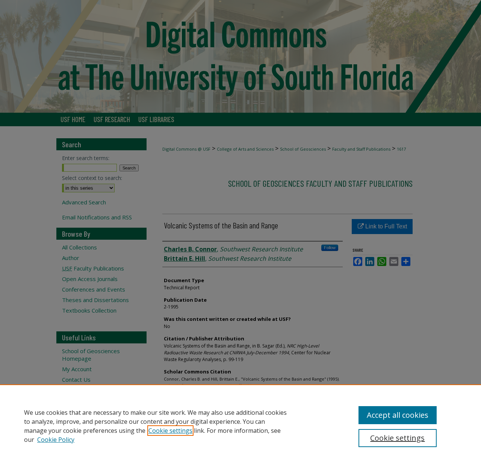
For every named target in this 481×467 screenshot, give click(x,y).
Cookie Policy (55, 439)
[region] (240, 425)
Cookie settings (170, 430)
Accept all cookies (397, 415)
